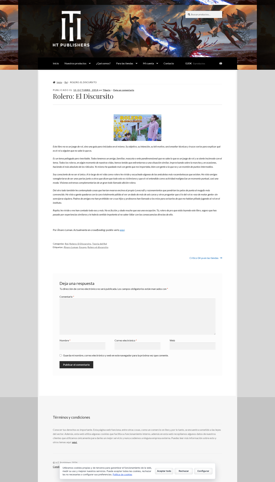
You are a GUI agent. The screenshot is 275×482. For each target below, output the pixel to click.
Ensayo (83, 247)
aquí (122, 229)
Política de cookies (122, 474)
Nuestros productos (75, 63)
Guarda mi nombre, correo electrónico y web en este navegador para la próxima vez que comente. (115, 355)
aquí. (74, 442)
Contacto (169, 63)
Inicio (56, 63)
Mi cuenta (148, 63)
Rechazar (184, 471)
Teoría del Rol (99, 243)
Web (172, 340)
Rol (66, 82)
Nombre (65, 340)
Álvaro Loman (71, 247)
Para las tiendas (124, 63)
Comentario (67, 296)
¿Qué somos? (103, 63)
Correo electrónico (126, 340)
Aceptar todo (164, 471)
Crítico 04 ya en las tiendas (204, 257)
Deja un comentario (123, 90)
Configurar (203, 471)
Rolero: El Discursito (80, 243)
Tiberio (106, 90)
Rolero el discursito (98, 247)
